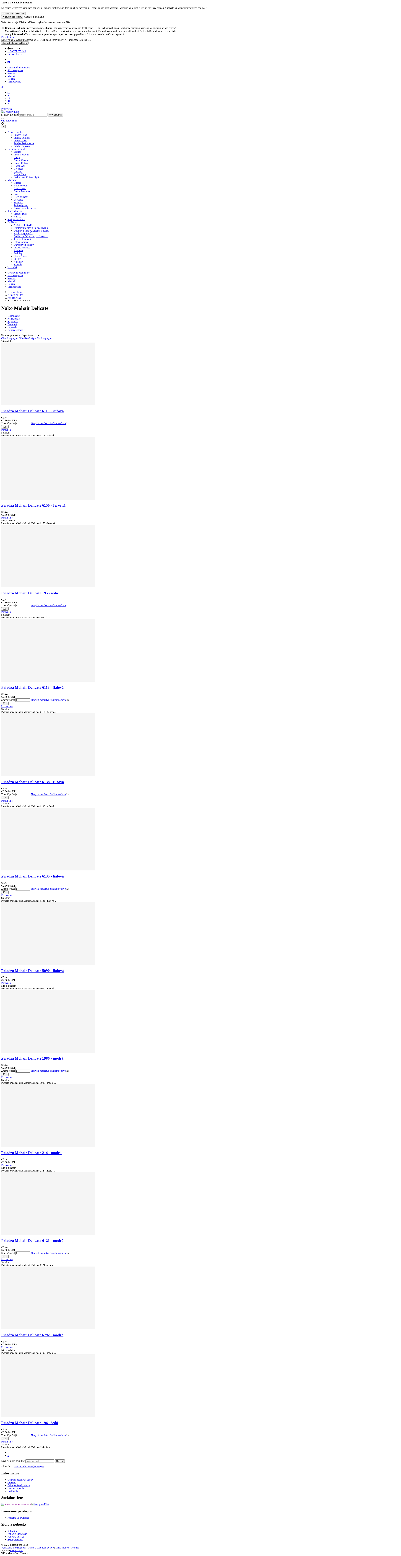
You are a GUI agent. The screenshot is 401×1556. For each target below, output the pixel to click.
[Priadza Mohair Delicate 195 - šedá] (48, 586)
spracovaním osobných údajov (29, 1466)
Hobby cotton (20, 185)
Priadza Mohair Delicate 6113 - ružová (32, 411)
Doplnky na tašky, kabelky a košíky (31, 230)
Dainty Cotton (21, 163)
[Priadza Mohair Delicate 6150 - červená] (48, 498)
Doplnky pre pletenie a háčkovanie (31, 228)
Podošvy (18, 253)
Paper (16, 194)
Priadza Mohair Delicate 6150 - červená (33, 505)
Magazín (12, 76)
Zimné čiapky (20, 256)
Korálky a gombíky (23, 233)
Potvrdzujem (7, 37)
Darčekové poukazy (24, 244)
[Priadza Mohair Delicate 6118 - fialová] (48, 680)
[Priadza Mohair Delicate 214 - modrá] (48, 1146)
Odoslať (59, 1461)
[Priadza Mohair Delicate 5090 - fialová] (48, 964)
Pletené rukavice (22, 247)
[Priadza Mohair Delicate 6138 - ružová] (48, 775)
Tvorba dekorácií (22, 239)
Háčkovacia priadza (17, 149)
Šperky (17, 259)
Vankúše (18, 264)
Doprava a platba (16, 1488)
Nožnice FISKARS (23, 225)
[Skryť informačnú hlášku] (89, 40)
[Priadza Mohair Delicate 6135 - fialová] (48, 869)
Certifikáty (13, 1491)
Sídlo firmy (13, 1531)
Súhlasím (20, 13)
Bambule (18, 250)
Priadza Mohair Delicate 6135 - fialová (32, 876)
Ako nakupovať (15, 70)
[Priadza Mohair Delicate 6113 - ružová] (48, 404)
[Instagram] (9, 62)
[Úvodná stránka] (10, 111)
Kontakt (12, 73)
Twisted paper (21, 205)
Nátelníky (18, 261)
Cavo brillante (21, 197)
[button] (2, 87)
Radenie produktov (11, 335)
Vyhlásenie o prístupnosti (13, 1547)
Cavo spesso (20, 188)
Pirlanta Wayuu (21, 154)
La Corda (18, 199)
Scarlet (17, 151)
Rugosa (17, 182)
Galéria (11, 78)
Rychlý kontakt (15, 1539)
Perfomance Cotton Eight (26, 177)
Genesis (18, 171)
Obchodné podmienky (19, 67)
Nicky (17, 157)
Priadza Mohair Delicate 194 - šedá (29, 1423)
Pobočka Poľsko (16, 1536)
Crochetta (18, 168)
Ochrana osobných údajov (21, 1479)
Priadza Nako (20, 140)
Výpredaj (12, 267)
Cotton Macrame (22, 191)
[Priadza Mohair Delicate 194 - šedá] (48, 1416)
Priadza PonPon (22, 137)
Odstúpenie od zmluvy (19, 1485)
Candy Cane (20, 174)
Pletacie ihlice (20, 213)
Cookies (12, 1482)
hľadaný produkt (9, 114)
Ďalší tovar (13, 222)
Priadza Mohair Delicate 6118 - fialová (32, 687)
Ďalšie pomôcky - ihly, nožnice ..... (31, 236)
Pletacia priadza (15, 132)
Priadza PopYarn (22, 146)
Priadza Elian (20, 135)
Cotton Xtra (20, 166)
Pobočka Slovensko (17, 1534)
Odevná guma (21, 242)
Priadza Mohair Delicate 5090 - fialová (32, 971)
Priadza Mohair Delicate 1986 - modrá (32, 1058)
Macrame (12, 180)
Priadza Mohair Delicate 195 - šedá (29, 593)
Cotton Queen (21, 160)
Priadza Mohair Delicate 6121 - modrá (32, 1241)
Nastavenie (8, 13)
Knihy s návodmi (16, 219)
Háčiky (17, 216)
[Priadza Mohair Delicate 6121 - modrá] (48, 1234)
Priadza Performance (24, 143)
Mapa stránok (62, 1547)
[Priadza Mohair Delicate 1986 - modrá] (48, 1051)
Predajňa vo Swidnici (18, 1517)
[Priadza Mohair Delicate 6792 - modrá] (48, 1328)
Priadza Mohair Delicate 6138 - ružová (32, 782)
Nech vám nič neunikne (13, 1461)
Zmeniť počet (8, 423)
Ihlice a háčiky (15, 211)
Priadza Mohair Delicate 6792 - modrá (32, 1335)
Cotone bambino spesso (25, 208)
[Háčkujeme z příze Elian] (16, 1504)
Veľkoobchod (14, 81)
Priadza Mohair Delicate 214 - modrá (31, 1153)
